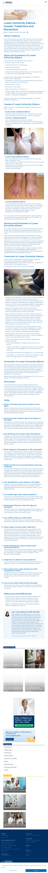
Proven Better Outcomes (6, 847)
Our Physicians (7, 752)
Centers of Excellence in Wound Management (10, 849)
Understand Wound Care (10, 767)
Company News (8, 750)
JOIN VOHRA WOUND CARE (24, 725)
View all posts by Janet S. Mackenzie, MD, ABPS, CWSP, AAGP (24, 635)
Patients (6, 761)
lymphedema (18, 425)
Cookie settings (13, 870)
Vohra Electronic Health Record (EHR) (33, 840)
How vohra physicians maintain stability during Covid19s (33, 689)
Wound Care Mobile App (30, 842)
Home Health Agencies (5, 855)
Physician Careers (4, 835)
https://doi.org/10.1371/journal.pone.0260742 (27, 601)
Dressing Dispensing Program (7, 843)
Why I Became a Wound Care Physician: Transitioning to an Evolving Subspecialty (13, 689)
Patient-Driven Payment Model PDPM (8, 845)
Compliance (28, 855)
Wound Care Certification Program (32, 835)
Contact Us (28, 853)
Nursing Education (8, 764)
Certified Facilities (8, 755)
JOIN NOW (9, 739)
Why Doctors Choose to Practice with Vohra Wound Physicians (13, 666)
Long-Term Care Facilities (10, 758)
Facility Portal (4, 851)
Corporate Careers (5, 837)
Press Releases (8, 747)
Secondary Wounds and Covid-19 (33, 665)
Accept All (36, 870)
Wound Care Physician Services (7, 841)
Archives (6, 770)
